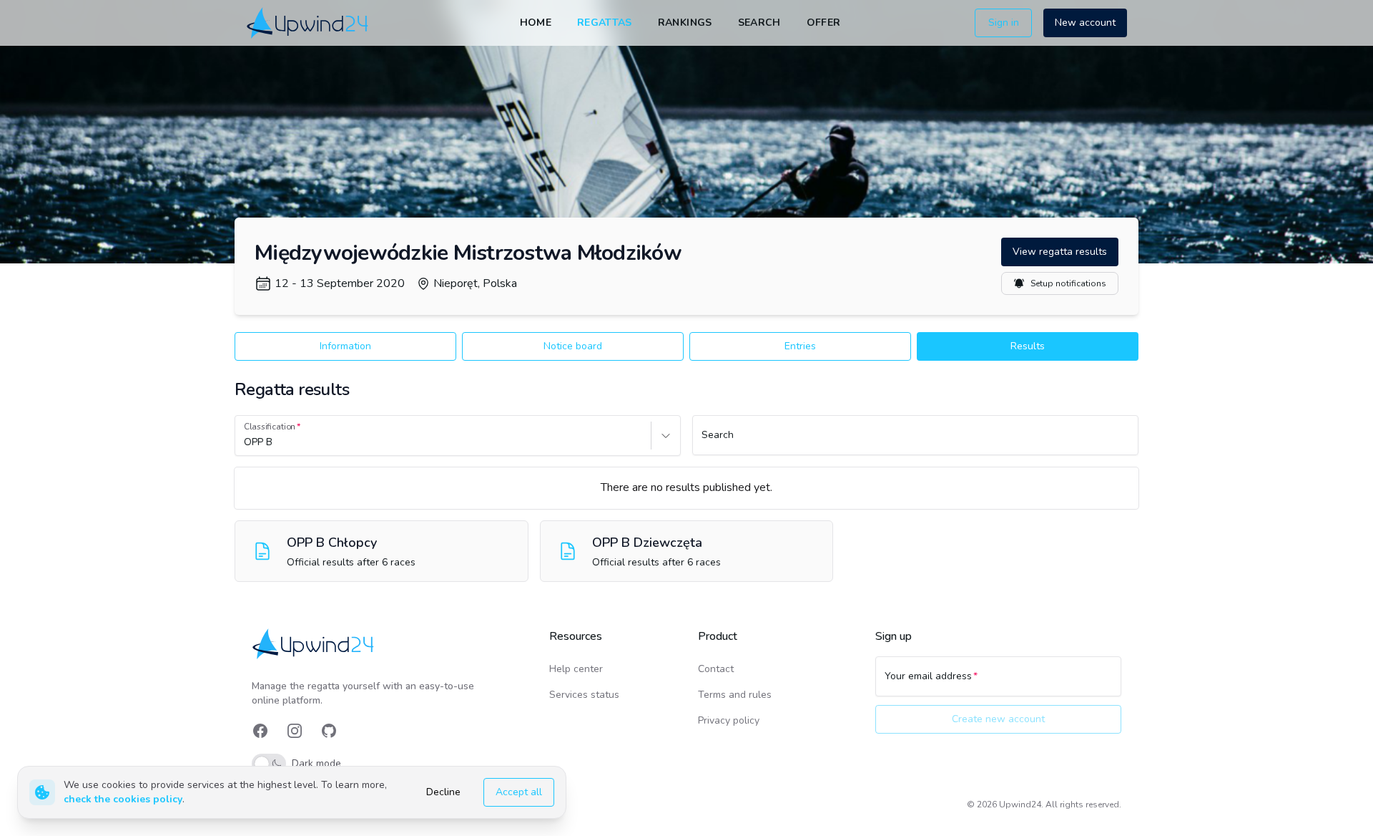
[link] (308, 22)
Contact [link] (716, 669)
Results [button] (1027, 346)
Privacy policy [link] (728, 720)
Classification (269, 426)
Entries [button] (800, 346)
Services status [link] (584, 694)
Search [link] (759, 22)
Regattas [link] (604, 22)
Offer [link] (824, 22)
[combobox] (245, 442)
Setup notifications (1068, 283)
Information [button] (345, 346)
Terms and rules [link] (735, 694)
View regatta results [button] (1060, 251)
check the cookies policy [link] (123, 799)
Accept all (519, 792)
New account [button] (1085, 22)
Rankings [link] (685, 22)
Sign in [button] (1003, 22)
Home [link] (535, 22)
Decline (443, 792)
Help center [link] (576, 669)
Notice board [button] (572, 346)
